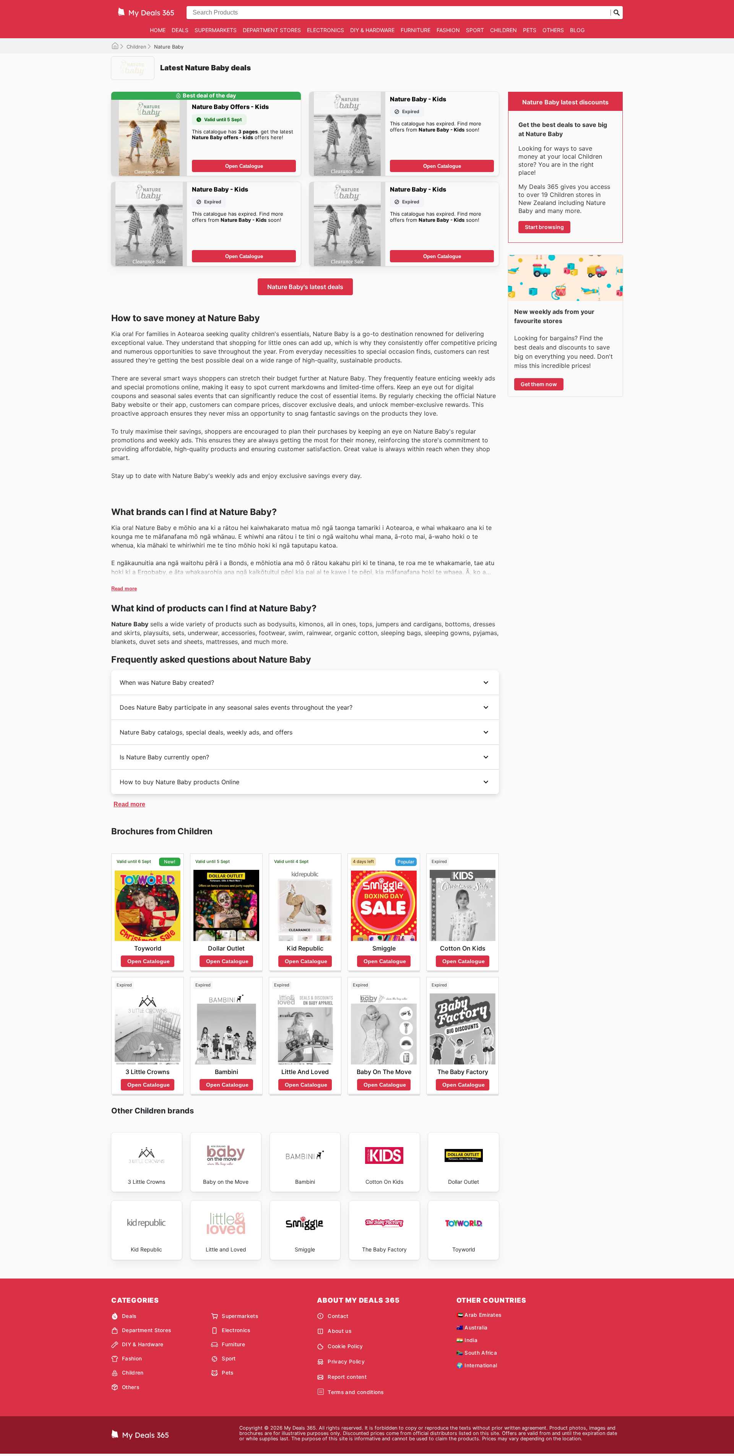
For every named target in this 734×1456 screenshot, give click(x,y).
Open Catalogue (244, 166)
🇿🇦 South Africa (476, 1353)
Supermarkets (216, 30)
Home (158, 30)
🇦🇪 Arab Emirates (479, 1315)
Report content (347, 1377)
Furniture (415, 30)
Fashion (448, 30)
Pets (529, 30)
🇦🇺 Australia (472, 1327)
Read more (124, 589)
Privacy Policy (346, 1361)
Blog (577, 30)
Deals (180, 30)
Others (553, 30)
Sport (475, 30)
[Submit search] (617, 12)
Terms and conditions (355, 1392)
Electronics (325, 30)
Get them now (539, 384)
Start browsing (544, 227)
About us (339, 1331)
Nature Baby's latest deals (305, 287)
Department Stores (272, 30)
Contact (338, 1316)
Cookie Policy (345, 1346)
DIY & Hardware (372, 30)
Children (503, 30)
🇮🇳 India (466, 1340)
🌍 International (476, 1365)
